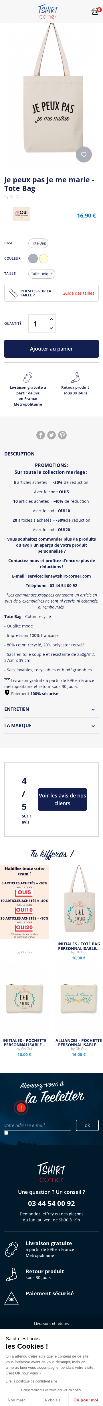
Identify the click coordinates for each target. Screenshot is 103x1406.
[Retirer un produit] (51, 328)
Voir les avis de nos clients (62, 799)
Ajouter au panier (51, 348)
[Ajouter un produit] (51, 319)
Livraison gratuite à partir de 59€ (28, 396)
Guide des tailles (78, 293)
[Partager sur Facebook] (40, 435)
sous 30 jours (45, 1274)
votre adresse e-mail (24, 1125)
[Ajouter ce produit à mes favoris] (84, 154)
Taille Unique (42, 273)
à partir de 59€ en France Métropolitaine (50, 1249)
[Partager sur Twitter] (51, 435)
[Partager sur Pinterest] (62, 435)
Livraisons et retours (51, 1323)
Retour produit (75, 390)
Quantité (12, 323)
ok (87, 1125)
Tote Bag (38, 243)
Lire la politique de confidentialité (31, 1381)
